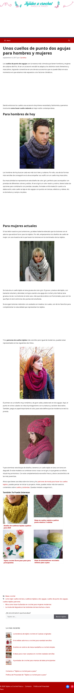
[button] (69, 40)
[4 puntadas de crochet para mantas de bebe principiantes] (9, 662)
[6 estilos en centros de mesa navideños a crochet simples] (9, 649)
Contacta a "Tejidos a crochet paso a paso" (21, 671)
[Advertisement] (37, 23)
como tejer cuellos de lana (14, 599)
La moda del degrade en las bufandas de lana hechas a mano (27, 607)
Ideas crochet (10, 596)
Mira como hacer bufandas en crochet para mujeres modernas (28, 604)
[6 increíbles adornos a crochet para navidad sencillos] (9, 642)
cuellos (18, 487)
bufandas (26, 487)
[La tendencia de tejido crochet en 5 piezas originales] (9, 635)
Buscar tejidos (61, 617)
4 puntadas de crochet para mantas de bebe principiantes (34, 660)
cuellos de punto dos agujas (57, 599)
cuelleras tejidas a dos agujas (36, 599)
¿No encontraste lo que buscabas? (18, 613)
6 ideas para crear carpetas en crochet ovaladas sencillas (34, 654)
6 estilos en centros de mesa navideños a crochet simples (34, 647)
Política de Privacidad (41, 686)
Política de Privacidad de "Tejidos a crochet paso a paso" (26, 675)
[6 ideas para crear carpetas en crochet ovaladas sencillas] (9, 655)
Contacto (28, 686)
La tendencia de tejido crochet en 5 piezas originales (32, 634)
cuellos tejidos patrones (11, 602)
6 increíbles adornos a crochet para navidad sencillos (32, 640)
